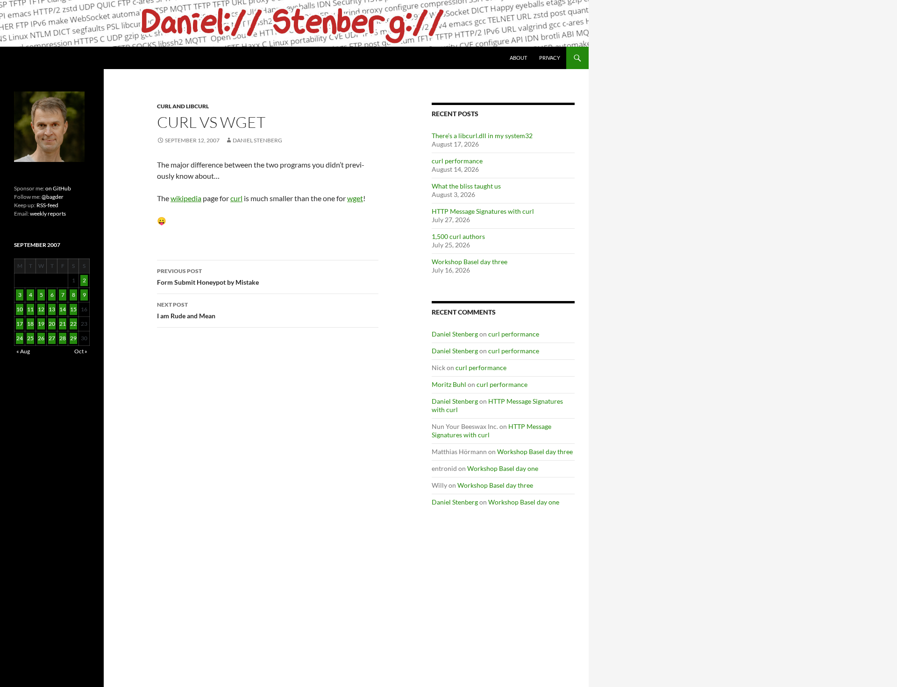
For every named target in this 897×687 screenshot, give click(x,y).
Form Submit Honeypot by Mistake (208, 276)
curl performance (457, 161)
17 (19, 323)
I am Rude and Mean (186, 310)
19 (41, 323)
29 (73, 338)
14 (62, 309)
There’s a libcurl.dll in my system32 (482, 136)
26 (41, 338)
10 (19, 309)
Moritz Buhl (449, 384)
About (518, 58)
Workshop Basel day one (502, 468)
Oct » (80, 351)
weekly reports (48, 213)
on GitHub (57, 188)
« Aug (23, 351)
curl (236, 198)
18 (30, 323)
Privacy (549, 58)
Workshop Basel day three (469, 262)
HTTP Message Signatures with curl (483, 211)
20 (52, 323)
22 (73, 323)
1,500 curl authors (458, 236)
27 (52, 338)
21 (62, 323)
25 (30, 338)
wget (355, 198)
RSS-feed (47, 205)
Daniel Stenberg (257, 140)
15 (73, 309)
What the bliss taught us (466, 186)
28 (62, 338)
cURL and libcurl (183, 106)
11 (30, 309)
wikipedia (186, 198)
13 (52, 309)
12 (41, 309)
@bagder (53, 196)
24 (19, 338)
